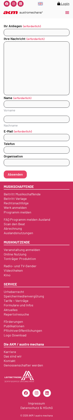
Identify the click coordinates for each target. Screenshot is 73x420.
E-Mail (18, 131)
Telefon (9, 144)
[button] (67, 13)
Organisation (13, 156)
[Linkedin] (21, 4)
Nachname (11, 125)
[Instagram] (14, 4)
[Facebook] (7, 4)
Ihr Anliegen (22, 26)
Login (64, 3)
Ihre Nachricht (24, 38)
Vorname (9, 110)
